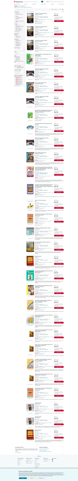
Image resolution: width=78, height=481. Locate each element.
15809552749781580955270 (44, 231)
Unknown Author (37, 287)
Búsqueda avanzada (19, 459)
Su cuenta (55, 1)
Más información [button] (17, 85)
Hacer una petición (18, 452)
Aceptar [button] (23, 478)
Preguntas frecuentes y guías (46, 459)
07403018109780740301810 (44, 86)
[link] (62, 9)
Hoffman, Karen (41, 170)
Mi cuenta (18, 462)
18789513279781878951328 (44, 406)
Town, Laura (37, 170)
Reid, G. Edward (37, 417)
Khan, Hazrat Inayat (38, 187)
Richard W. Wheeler (38, 331)
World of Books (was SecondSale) (42, 32)
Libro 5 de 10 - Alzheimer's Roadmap (41, 173)
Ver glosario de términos (43, 450)
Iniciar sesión (51, 1)
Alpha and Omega (37, 243)
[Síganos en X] (52, 461)
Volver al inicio (39, 456)
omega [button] (19, 7)
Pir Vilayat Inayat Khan (38, 361)
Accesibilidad (36, 467)
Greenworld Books (39, 366)
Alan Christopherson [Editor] (39, 112)
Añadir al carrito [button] (59, 34)
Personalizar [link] (41, 478)
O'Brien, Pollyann (37, 272)
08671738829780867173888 (44, 290)
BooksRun (38, 248)
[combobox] (32, 1)
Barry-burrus (37, 124)
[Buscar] (42, 1)
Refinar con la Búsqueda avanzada (26, 7)
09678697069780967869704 (44, 17)
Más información (17, 31)
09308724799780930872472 (44, 190)
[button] (15, 9)
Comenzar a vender (28, 459)
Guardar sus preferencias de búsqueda (45, 451)
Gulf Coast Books (39, 117)
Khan (35, 201)
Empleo (36, 462)
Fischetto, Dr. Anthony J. (39, 14)
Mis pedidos (18, 463)
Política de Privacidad (37, 463)
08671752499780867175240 (44, 334)
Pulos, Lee (36, 257)
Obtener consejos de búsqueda (44, 448)
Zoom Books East (39, 129)
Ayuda (62, 1)
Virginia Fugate (37, 390)
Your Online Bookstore (40, 19)
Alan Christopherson (38, 56)
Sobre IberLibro (36, 459)
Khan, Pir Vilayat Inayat (38, 302)
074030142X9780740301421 (44, 319)
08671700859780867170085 (44, 218)
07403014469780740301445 (44, 275)
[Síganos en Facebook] (52, 460)
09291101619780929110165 (44, 433)
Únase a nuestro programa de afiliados (29, 461)
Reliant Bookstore (39, 292)
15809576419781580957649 (44, 127)
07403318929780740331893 (44, 72)
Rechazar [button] (31, 478)
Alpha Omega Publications (39, 83)
